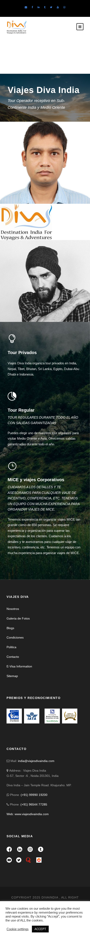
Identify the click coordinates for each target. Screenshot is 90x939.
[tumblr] (44, 7)
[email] (26, 7)
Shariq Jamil (21, 231)
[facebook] (32, 7)
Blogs (10, 628)
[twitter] (51, 7)
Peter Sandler (23, 306)
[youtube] (58, 7)
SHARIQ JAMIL (21, 185)
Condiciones (15, 637)
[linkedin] (39, 7)
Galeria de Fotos (18, 618)
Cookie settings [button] (18, 929)
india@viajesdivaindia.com (36, 761)
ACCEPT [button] (40, 929)
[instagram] (64, 7)
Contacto (13, 656)
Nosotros (13, 609)
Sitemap (12, 676)
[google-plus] (16, 314)
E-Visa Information (19, 666)
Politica (11, 647)
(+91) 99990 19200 (34, 795)
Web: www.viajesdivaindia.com (28, 814)
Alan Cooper (21, 224)
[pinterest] (24, 314)
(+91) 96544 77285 (34, 804)
